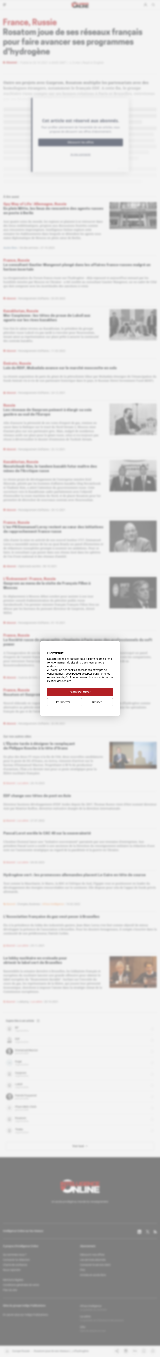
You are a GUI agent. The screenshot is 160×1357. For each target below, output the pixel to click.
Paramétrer (63, 702)
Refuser (97, 702)
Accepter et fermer (80, 691)
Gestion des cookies (59, 681)
